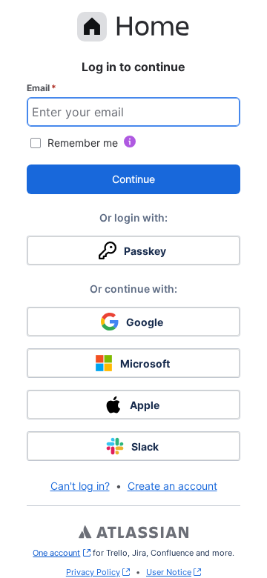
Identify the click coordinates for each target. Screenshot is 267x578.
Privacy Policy (93, 572)
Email (41, 87)
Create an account (172, 485)
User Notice (168, 572)
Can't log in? (80, 485)
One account (61, 553)
